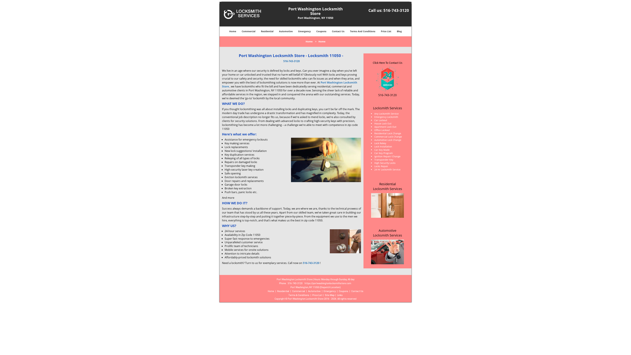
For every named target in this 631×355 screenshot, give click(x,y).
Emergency (304, 31)
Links (340, 295)
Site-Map (330, 295)
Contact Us (338, 31)
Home (232, 31)
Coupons (321, 31)
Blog (399, 31)
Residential (267, 31)
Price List (386, 31)
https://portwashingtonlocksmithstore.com (328, 283)
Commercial (248, 31)
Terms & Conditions (298, 295)
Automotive (286, 31)
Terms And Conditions (362, 31)
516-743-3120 (396, 10)
